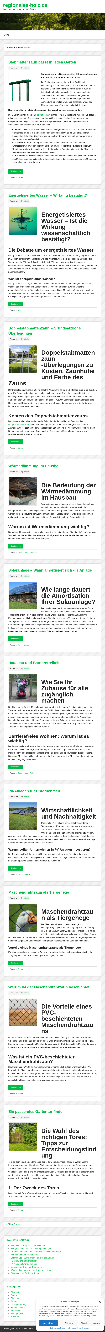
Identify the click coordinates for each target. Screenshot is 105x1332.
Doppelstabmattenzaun (18, 424)
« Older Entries (13, 1224)
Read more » (15, 171)
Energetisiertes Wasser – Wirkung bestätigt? (47, 195)
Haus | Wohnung (31, 552)
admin (26, 68)
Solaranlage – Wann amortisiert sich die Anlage (50, 570)
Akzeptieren (48, 1323)
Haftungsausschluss (74, 1328)
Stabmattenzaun (42, 115)
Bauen (20, 552)
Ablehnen (69, 1323)
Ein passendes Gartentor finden (36, 1112)
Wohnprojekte (17, 1314)
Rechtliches (16, 1310)
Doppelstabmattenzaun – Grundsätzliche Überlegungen (36, 1252)
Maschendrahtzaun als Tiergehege (38, 892)
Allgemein (21, 310)
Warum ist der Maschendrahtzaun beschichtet (49, 987)
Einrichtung (16, 1298)
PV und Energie (24, 645)
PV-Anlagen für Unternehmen (34, 791)
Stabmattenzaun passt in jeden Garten (42, 62)
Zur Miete (15, 1317)
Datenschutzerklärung (58, 1328)
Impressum (86, 1328)
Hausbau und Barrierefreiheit (34, 663)
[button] (100, 1301)
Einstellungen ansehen (90, 1323)
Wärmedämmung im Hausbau (34, 466)
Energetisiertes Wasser (18, 284)
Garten (20, 177)
